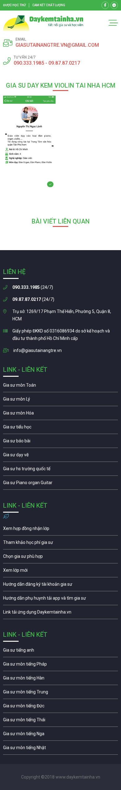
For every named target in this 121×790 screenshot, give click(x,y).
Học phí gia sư (60, 544)
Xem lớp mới (60, 571)
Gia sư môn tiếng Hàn (60, 679)
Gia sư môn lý (60, 400)
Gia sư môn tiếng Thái (60, 721)
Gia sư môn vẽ (60, 456)
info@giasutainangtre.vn (37, 350)
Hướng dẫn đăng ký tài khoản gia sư (60, 585)
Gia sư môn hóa (60, 414)
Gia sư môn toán (60, 386)
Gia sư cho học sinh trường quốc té (60, 470)
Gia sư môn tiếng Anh (60, 651)
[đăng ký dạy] (43, 23)
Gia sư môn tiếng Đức (60, 707)
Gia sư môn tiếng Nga (60, 613)
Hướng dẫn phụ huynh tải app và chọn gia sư (60, 599)
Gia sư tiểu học (60, 428)
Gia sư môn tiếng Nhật (60, 749)
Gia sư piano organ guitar (60, 484)
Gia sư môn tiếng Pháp (60, 665)
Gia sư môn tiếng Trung (60, 693)
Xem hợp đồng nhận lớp (60, 530)
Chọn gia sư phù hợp (60, 558)
